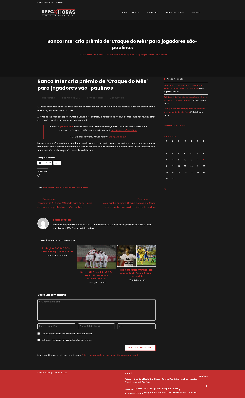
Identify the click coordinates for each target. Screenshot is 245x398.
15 (203, 159)
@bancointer (66, 126)
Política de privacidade (166, 389)
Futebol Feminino (170, 379)
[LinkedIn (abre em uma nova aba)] (206, 2)
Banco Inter (48, 187)
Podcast (193, 392)
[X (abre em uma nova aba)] (197, 2)
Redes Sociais (179, 392)
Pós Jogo (146, 382)
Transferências (132, 382)
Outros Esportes (189, 379)
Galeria (138, 389)
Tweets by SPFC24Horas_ (176, 125)
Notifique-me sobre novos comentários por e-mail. (67, 333)
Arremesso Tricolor (134, 393)
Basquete (148, 392)
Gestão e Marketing (143, 379)
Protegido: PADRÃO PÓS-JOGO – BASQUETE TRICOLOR (56, 250)
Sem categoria (95, 97)
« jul (165, 188)
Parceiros (148, 389)
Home (127, 373)
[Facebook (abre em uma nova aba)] (200, 2)
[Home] (78, 54)
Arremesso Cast (163, 392)
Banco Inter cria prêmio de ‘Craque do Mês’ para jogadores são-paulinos (133, 54)
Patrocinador (75, 187)
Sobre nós (129, 389)
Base (157, 379)
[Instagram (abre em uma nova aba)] (203, 2)
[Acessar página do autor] (43, 223)
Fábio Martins (48, 97)
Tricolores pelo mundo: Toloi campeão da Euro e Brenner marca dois (136, 273)
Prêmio (86, 187)
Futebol (128, 379)
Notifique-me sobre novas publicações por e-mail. (67, 340)
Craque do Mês (61, 187)
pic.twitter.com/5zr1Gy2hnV (124, 130)
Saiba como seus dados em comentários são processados (111, 355)
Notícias (203, 376)
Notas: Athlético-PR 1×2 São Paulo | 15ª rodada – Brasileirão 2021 (96, 275)
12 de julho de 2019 (118, 136)
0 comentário (117, 97)
